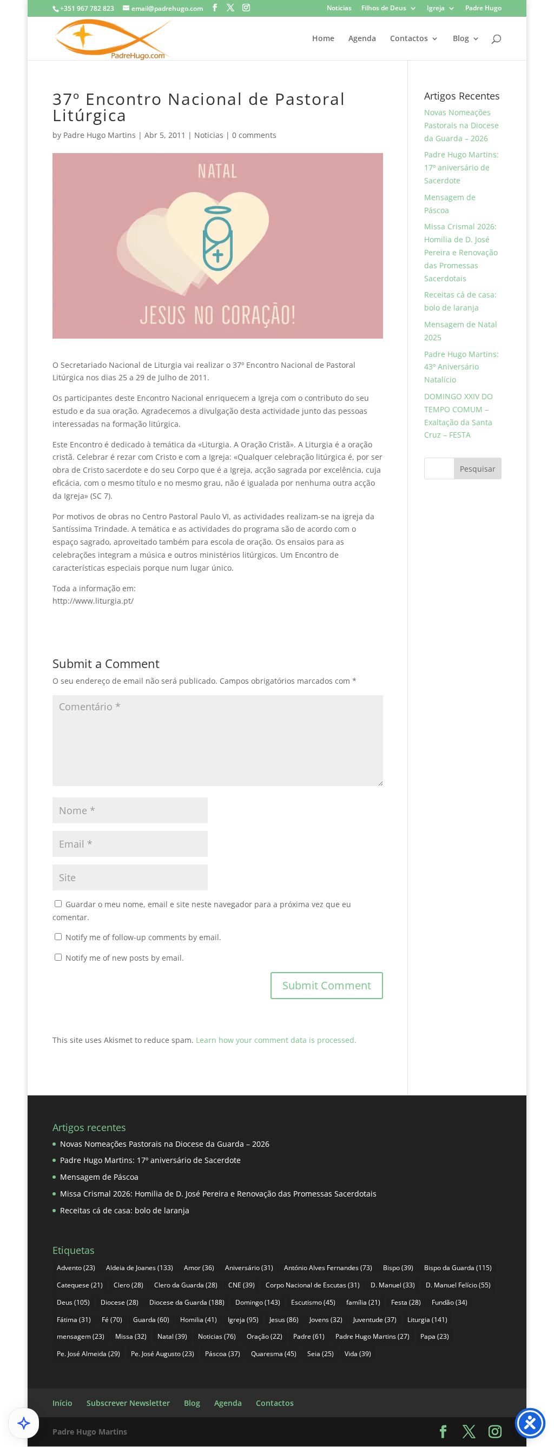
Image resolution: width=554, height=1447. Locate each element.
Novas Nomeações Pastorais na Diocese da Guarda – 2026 (461, 125)
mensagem (80, 1336)
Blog (461, 39)
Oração (264, 1336)
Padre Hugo (483, 8)
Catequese (80, 1285)
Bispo (398, 1267)
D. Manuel (393, 1285)
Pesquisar (478, 469)
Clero (128, 1285)
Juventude (375, 1319)
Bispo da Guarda (458, 1267)
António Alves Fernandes (328, 1267)
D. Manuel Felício (458, 1285)
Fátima (74, 1319)
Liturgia (427, 1319)
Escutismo (313, 1302)
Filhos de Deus (383, 8)
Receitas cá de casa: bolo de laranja (124, 1210)
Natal (172, 1336)
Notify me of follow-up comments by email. (143, 937)
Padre (309, 1336)
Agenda (362, 39)
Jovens (325, 1319)
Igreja (436, 8)
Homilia (198, 1319)
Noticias (339, 8)
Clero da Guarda (185, 1285)
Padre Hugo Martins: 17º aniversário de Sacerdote (461, 167)
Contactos (409, 39)
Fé (112, 1319)
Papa (434, 1336)
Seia (320, 1353)
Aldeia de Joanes (139, 1267)
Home (323, 39)
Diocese (119, 1302)
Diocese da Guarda (187, 1302)
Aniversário (249, 1267)
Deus (73, 1302)
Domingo (257, 1302)
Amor (199, 1267)
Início (62, 1403)
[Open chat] (24, 1423)
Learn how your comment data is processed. (276, 1040)
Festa (406, 1302)
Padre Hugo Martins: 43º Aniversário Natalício (461, 367)
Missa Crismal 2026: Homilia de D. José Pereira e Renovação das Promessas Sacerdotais (461, 252)
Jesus (284, 1319)
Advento (76, 1267)
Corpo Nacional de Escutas (313, 1285)
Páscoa (222, 1353)
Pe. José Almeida (88, 1353)
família (363, 1302)
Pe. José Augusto (162, 1353)
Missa (131, 1336)
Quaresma (273, 1353)
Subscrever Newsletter (128, 1403)
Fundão (449, 1302)
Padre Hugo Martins (99, 135)
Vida (358, 1353)
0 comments (254, 135)
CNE (241, 1285)
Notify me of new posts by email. (124, 958)
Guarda (151, 1319)
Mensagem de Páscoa (99, 1177)
